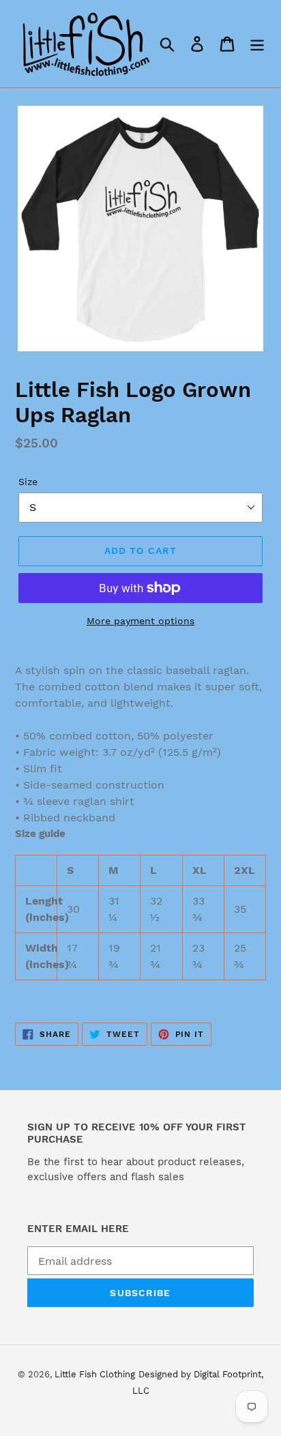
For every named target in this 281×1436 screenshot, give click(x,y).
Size (28, 481)
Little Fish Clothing (95, 1374)
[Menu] (257, 44)
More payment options (140, 620)
